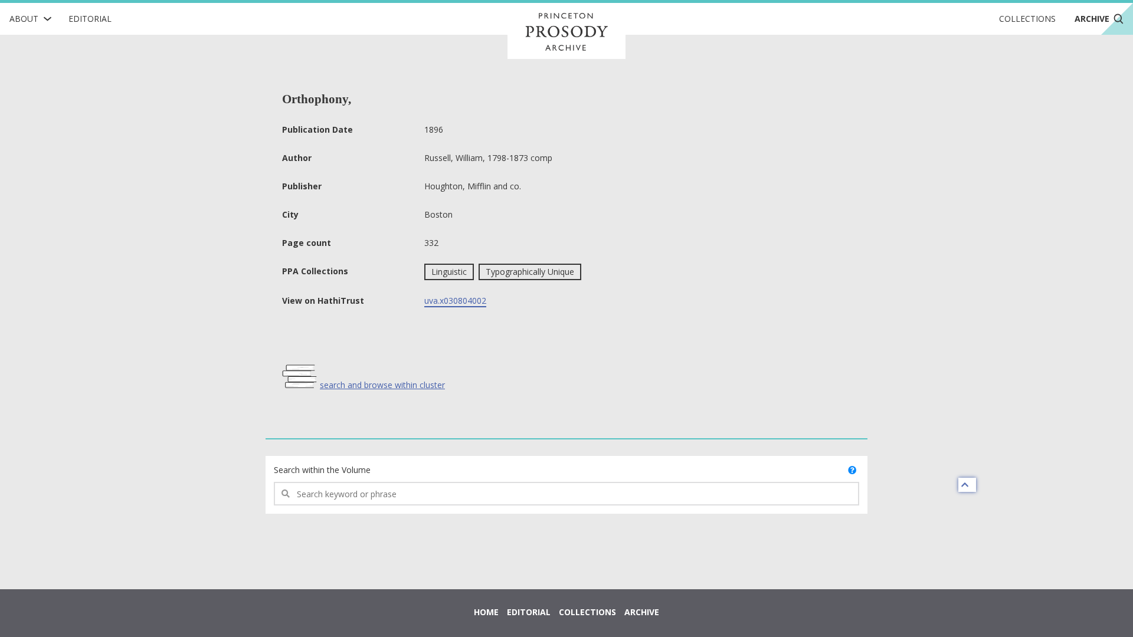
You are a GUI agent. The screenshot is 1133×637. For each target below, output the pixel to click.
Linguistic (449, 271)
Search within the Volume (322, 469)
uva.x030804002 (455, 300)
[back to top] (967, 485)
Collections (1027, 18)
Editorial (90, 18)
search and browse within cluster (382, 384)
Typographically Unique (530, 271)
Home (486, 612)
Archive (641, 612)
